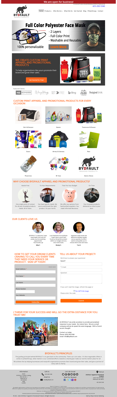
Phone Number (21, 289)
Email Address (21, 269)
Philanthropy (92, 11)
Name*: (63, 261)
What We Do (68, 11)
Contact (100, 11)
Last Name (19, 282)
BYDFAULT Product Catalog (23, 375)
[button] (19, 35)
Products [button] (48, 11)
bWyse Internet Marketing (97, 396)
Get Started (78, 11)
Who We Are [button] (57, 11)
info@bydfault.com (48, 379)
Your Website (20, 295)
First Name (20, 276)
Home (41, 11)
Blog (84, 11)
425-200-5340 (99, 6)
